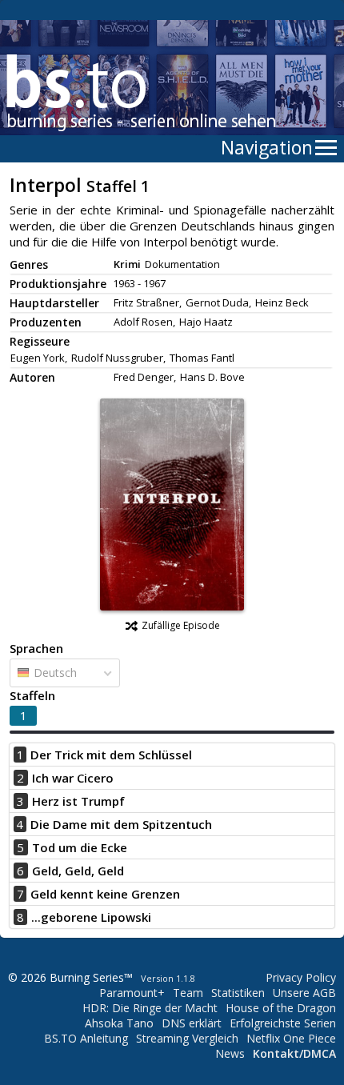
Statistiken (238, 992)
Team (188, 992)
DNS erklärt (192, 1023)
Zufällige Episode (181, 625)
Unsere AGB (304, 992)
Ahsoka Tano (119, 1023)
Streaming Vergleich (187, 1038)
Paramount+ (132, 992)
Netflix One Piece (291, 1038)
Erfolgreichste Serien (283, 1023)
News (230, 1053)
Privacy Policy (301, 977)
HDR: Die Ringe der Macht (150, 1007)
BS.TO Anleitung (86, 1038)
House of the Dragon (281, 1007)
